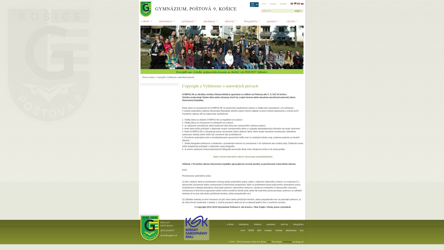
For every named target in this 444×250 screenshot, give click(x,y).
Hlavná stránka (148, 77)
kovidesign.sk (298, 241)
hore (302, 230)
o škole (145, 21)
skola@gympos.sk (168, 235)
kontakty (283, 3)
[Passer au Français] (298, 3)
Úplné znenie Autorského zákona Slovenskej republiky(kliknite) (242, 157)
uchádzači (188, 21)
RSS (259, 230)
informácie (165, 21)
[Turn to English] (292, 3)
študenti (258, 224)
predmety (209, 21)
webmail (278, 230)
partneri (272, 21)
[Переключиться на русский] (302, 3)
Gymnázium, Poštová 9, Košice (196, 9)
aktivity (229, 21)
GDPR (251, 230)
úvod (264, 3)
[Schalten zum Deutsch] (295, 3)
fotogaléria (250, 21)
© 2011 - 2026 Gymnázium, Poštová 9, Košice (247, 241)
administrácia (291, 230)
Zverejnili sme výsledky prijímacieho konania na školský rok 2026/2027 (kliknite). (222, 72)
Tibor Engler (277, 241)
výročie (291, 21)
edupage (273, 3)
